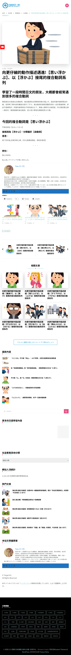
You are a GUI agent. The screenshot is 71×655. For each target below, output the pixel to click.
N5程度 (50, 612)
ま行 (46, 617)
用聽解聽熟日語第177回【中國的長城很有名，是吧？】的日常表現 (8, 442)
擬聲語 (54, 626)
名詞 (5, 626)
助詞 (46, 622)
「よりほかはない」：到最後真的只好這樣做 (25, 388)
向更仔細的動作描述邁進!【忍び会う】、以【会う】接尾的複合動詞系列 (35, 324)
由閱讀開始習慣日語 (53, 631)
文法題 (12, 631)
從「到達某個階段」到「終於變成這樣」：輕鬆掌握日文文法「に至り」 (34, 368)
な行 (32, 617)
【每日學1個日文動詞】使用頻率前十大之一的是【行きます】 (31, 509)
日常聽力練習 (22, 631)
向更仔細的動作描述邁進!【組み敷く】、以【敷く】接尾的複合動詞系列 (36, 442)
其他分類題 (31, 622)
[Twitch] (12, 191)
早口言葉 (40, 631)
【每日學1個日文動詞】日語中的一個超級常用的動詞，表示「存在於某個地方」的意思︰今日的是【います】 (39, 491)
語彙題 (22, 636)
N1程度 (6, 612)
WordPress (25, 652)
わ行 (5, 622)
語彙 (14, 636)
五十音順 (21, 622)
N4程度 (31, 612)
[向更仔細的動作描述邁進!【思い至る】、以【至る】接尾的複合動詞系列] (12, 211)
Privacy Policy (44, 652)
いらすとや (24, 583)
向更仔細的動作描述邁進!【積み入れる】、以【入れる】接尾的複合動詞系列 (57, 325)
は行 (39, 617)
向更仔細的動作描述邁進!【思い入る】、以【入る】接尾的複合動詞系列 (57, 219)
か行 (12, 617)
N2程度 (4, 68)
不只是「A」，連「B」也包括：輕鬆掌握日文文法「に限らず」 (31, 378)
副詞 (39, 622)
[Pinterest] (6, 191)
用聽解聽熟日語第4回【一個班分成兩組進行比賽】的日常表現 (22, 442)
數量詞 (62, 626)
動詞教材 (61, 622)
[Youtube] (4, 191)
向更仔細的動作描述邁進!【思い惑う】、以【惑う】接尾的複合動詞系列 (35, 219)
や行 (53, 617)
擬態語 (46, 626)
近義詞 (30, 636)
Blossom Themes (60, 649)
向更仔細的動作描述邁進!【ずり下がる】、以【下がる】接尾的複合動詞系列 (57, 294)
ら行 (60, 617)
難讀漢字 (46, 636)
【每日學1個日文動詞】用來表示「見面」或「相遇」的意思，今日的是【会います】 (39, 527)
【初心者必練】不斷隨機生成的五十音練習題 (26, 500)
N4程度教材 (41, 612)
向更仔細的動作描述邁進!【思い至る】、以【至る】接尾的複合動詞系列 (12, 219)
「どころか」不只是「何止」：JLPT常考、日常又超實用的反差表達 (33, 358)
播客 (38, 626)
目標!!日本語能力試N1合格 (20, 649)
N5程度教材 (60, 612)
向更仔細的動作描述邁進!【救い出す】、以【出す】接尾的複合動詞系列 (50, 442)
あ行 (5, 617)
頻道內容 (55, 636)
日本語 (32, 631)
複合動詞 (9, 68)
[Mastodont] (14, 191)
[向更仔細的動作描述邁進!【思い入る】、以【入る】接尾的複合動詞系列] (57, 211)
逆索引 (38, 636)
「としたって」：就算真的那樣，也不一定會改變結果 (28, 397)
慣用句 (31, 626)
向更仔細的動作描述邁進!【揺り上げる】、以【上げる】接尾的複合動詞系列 (35, 294)
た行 (26, 617)
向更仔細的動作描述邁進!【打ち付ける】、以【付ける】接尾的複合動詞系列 (12, 325)
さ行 (19, 617)
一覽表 (12, 622)
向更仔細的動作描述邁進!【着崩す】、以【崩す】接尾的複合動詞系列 (12, 293)
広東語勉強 (14, 626)
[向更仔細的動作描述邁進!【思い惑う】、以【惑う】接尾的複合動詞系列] (35, 211)
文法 (5, 631)
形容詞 (23, 626)
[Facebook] (9, 191)
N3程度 (23, 612)
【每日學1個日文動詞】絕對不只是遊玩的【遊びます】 (29, 518)
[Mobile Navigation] (67, 5)
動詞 (53, 622)
